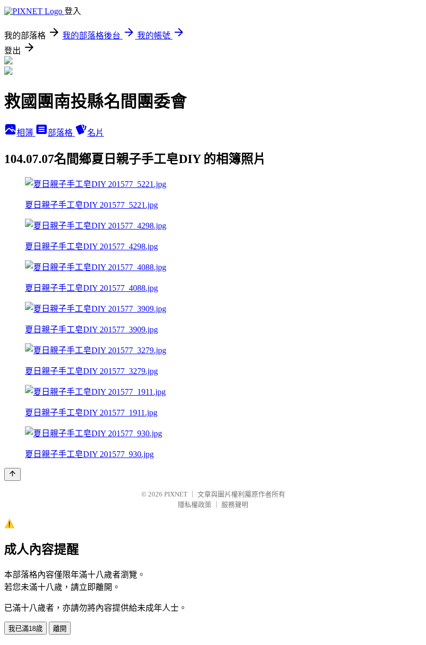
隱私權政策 (194, 504)
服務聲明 (234, 504)
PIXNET (176, 494)
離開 (59, 629)
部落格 (61, 132)
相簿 (26, 132)
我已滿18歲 (25, 629)
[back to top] (12, 474)
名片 (95, 132)
